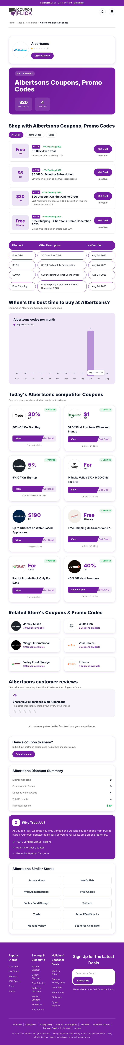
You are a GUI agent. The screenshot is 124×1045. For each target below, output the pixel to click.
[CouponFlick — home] (20, 12)
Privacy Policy (46, 1024)
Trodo (11, 986)
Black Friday (58, 992)
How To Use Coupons (66, 1024)
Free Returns (38, 1009)
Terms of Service (51, 1028)
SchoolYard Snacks (87, 914)
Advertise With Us (101, 1024)
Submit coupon (24, 754)
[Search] (102, 11)
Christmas (57, 997)
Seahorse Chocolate (87, 925)
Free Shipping (38, 983)
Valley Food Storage (36, 903)
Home (11, 22)
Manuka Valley (37, 925)
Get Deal (103, 148)
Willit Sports (14, 981)
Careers (66, 1028)
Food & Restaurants (27, 22)
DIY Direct (14, 971)
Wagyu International (36, 891)
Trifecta (87, 903)
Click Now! (78, 3)
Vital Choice (87, 891)
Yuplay (12, 991)
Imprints (77, 1028)
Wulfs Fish (87, 880)
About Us (17, 1024)
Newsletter (37, 1004)
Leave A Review (42, 55)
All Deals (16, 134)
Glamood (13, 976)
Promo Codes (34, 134)
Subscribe (83, 980)
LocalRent (13, 966)
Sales (51, 134)
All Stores (84, 1024)
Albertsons (40, 44)
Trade (36, 914)
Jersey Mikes (36, 880)
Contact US (30, 1024)
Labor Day (57, 987)
